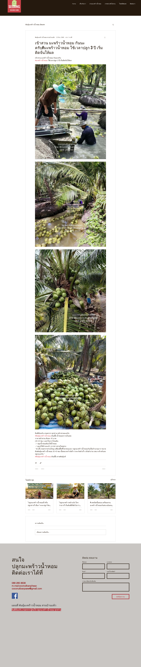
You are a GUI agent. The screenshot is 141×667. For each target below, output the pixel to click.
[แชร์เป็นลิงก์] (41, 463)
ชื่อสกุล (84, 563)
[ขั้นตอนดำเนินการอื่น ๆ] (105, 37)
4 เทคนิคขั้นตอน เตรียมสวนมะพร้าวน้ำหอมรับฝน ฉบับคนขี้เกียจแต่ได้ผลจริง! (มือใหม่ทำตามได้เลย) (101, 504)
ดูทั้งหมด (113, 480)
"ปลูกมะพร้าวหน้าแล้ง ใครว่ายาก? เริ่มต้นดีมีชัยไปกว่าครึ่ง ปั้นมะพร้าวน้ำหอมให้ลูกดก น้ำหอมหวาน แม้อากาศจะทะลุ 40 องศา (70, 504)
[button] (113, 24)
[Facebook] (15, 597)
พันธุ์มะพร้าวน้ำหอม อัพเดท (35, 25)
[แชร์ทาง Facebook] (36, 463)
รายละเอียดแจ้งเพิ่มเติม (89, 582)
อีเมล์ (83, 573)
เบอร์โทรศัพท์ (111, 573)
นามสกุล (109, 563)
